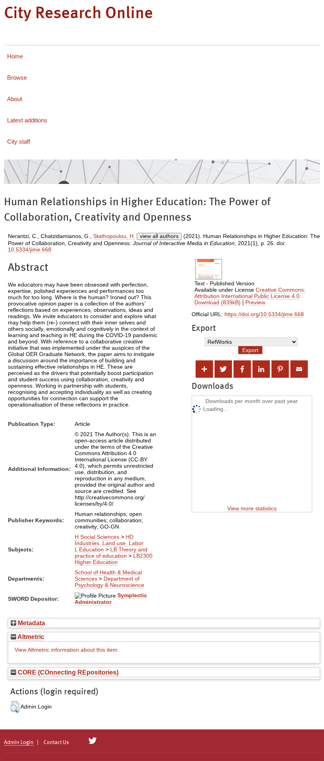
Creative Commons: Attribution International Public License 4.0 (249, 293)
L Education (89, 549)
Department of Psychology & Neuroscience (109, 581)
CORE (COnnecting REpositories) (67, 672)
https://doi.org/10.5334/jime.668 (264, 314)
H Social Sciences (97, 537)
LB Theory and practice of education (111, 552)
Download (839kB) (217, 302)
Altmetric (30, 636)
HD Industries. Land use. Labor (109, 540)
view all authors (159, 236)
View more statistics (252, 508)
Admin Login (19, 742)
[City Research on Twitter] (93, 740)
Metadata (30, 622)
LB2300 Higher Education (114, 559)
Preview (255, 302)
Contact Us (56, 742)
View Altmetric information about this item (66, 650)
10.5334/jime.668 (29, 249)
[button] (14, 707)
